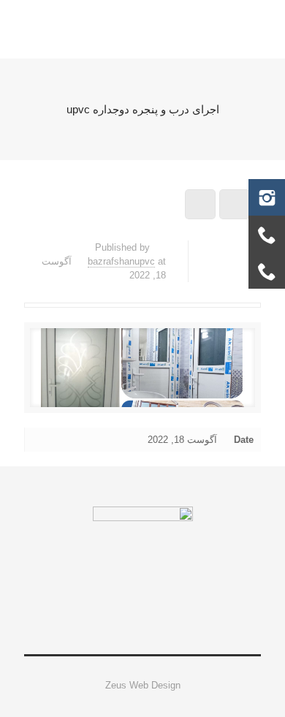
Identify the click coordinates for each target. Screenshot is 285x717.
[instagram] (266, 197)
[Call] (266, 234)
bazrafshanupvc (121, 261)
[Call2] (266, 270)
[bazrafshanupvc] (142, 29)
